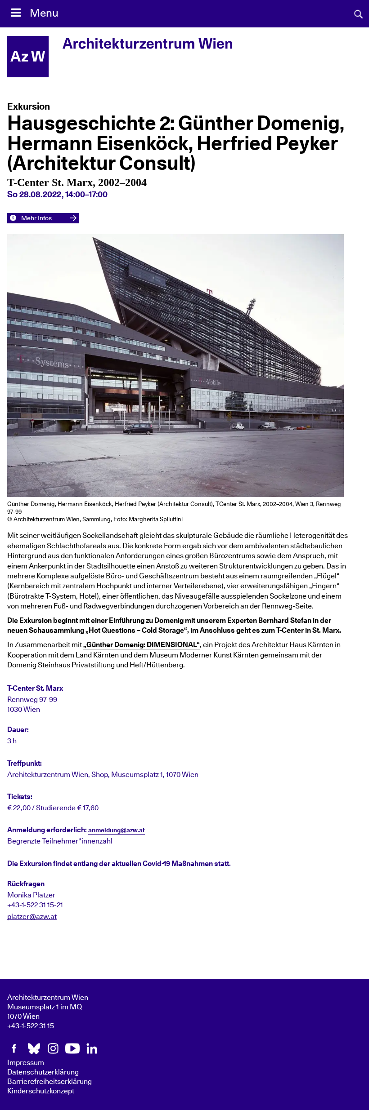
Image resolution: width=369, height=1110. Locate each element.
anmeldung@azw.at (116, 830)
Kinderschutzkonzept (40, 1091)
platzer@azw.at (32, 916)
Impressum (25, 1062)
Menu (44, 13)
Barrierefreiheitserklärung (49, 1081)
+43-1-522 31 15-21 (35, 905)
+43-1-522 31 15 (30, 1026)
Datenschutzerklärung (43, 1072)
